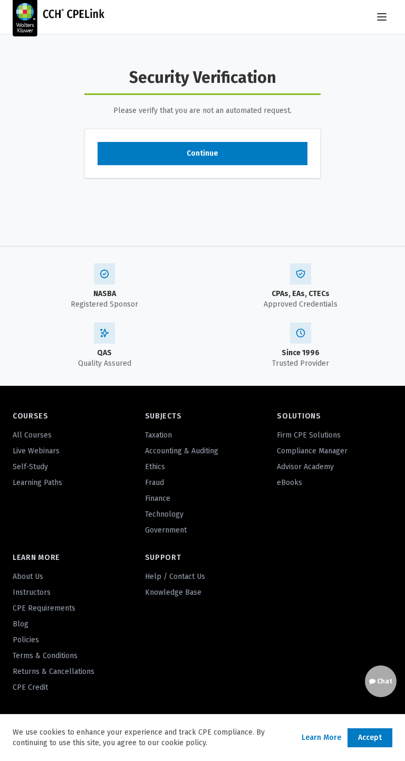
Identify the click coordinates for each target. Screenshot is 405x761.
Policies (26, 639)
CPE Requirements (44, 608)
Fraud (154, 482)
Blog (20, 624)
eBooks (289, 482)
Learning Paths (37, 482)
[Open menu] (381, 16)
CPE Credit (30, 687)
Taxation (158, 435)
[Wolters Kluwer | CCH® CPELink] (58, 17)
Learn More (321, 737)
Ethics (155, 466)
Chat (383, 681)
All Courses (32, 435)
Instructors (32, 592)
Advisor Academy (305, 466)
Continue (202, 153)
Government (166, 530)
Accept (370, 737)
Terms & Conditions (45, 655)
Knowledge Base (173, 592)
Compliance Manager (312, 450)
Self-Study (30, 466)
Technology (164, 514)
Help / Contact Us (175, 576)
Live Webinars (36, 450)
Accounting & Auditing (181, 450)
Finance (157, 498)
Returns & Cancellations (53, 671)
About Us (28, 576)
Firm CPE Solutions (309, 435)
